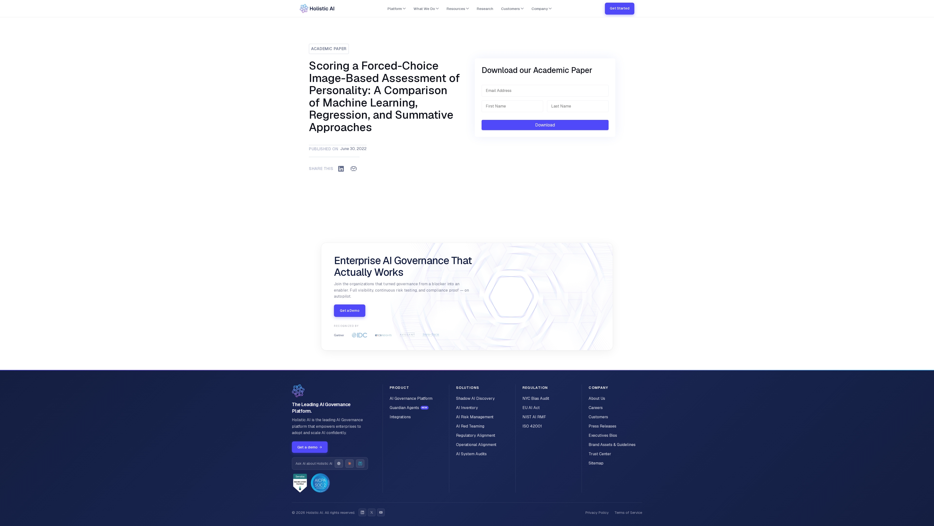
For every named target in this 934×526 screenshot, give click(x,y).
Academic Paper (329, 48)
